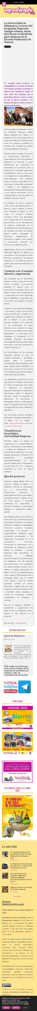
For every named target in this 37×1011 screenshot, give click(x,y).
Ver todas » (17, 896)
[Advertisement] (18, 65)
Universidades (20, 623)
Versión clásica (18, 2)
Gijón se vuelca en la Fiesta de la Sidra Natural (21, 888)
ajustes (26, 1004)
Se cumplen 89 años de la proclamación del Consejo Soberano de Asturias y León (20, 855)
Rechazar (15, 1007)
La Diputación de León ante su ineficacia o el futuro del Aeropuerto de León (21, 866)
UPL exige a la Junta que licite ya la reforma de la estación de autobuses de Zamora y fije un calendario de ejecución (16, 659)
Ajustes (25, 1007)
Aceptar (6, 1007)
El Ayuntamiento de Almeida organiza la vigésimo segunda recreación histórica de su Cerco (21, 877)
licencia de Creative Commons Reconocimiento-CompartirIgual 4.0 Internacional (17, 991)
